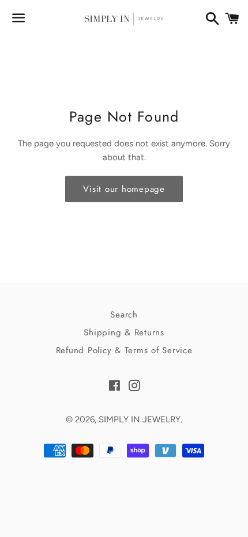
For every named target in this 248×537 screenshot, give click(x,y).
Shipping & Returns (124, 332)
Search (124, 314)
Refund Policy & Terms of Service (124, 350)
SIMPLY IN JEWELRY (140, 419)
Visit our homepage (124, 189)
